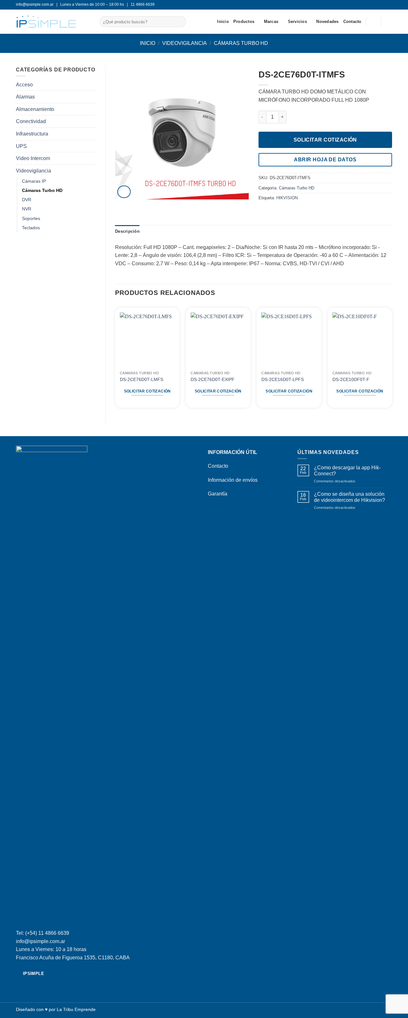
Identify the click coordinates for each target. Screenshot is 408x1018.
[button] (389, 22)
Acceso (24, 84)
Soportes (31, 218)
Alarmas (25, 96)
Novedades (327, 21)
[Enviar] (180, 21)
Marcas (271, 21)
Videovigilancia (184, 43)
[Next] (392, 358)
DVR (26, 199)
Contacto (352, 21)
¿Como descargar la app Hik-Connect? (347, 470)
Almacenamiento (35, 109)
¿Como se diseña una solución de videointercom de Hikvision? (349, 497)
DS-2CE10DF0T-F (350, 379)
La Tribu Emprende (76, 1009)
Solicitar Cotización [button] (147, 391)
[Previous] (115, 358)
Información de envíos (233, 480)
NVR (26, 208)
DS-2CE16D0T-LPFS (282, 379)
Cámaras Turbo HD (241, 43)
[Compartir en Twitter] (270, 211)
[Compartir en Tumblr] (285, 211)
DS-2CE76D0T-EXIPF (213, 379)
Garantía (217, 493)
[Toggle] (92, 170)
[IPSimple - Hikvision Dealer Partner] (53, 22)
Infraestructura (32, 133)
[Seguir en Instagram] (389, 5)
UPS (21, 146)
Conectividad (31, 121)
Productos (243, 21)
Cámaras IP (34, 181)
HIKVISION (287, 197)
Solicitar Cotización (325, 140)
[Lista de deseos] (373, 22)
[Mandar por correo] (277, 211)
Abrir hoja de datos (325, 159)
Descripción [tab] (127, 231)
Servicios (297, 21)
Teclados (31, 227)
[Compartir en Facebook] (262, 211)
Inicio (223, 21)
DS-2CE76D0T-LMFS (141, 379)
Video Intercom (33, 158)
